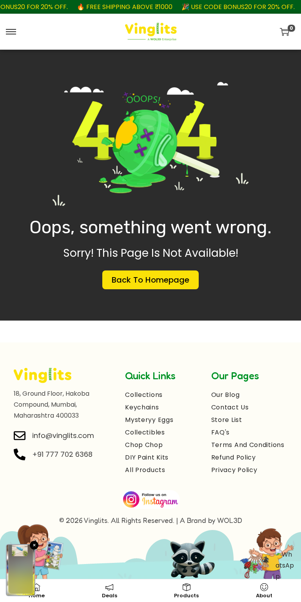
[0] (284, 31)
